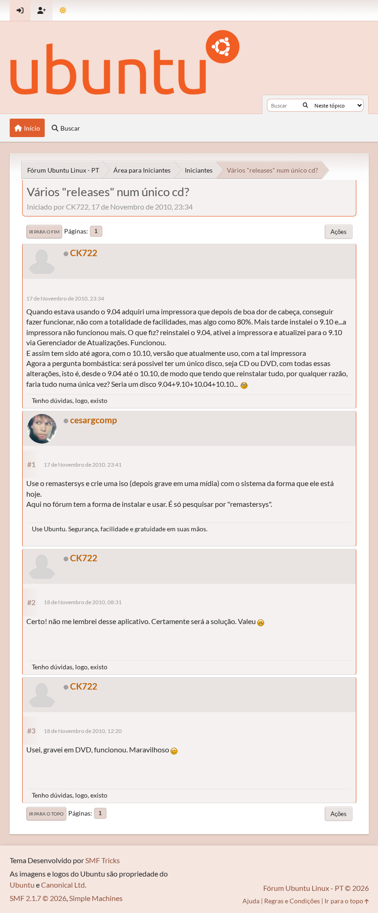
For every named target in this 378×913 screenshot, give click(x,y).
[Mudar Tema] (63, 10)
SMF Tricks (102, 860)
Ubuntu (22, 884)
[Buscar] (305, 105)
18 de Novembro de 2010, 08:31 (83, 602)
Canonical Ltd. (63, 884)
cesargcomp (93, 419)
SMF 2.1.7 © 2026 (38, 898)
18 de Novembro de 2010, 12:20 (83, 731)
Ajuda (251, 901)
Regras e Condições (292, 901)
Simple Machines (96, 898)
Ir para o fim (44, 231)
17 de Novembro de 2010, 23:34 (65, 298)
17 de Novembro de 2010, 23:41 (83, 465)
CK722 (83, 252)
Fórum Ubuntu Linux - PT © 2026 (316, 887)
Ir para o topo (46, 814)
